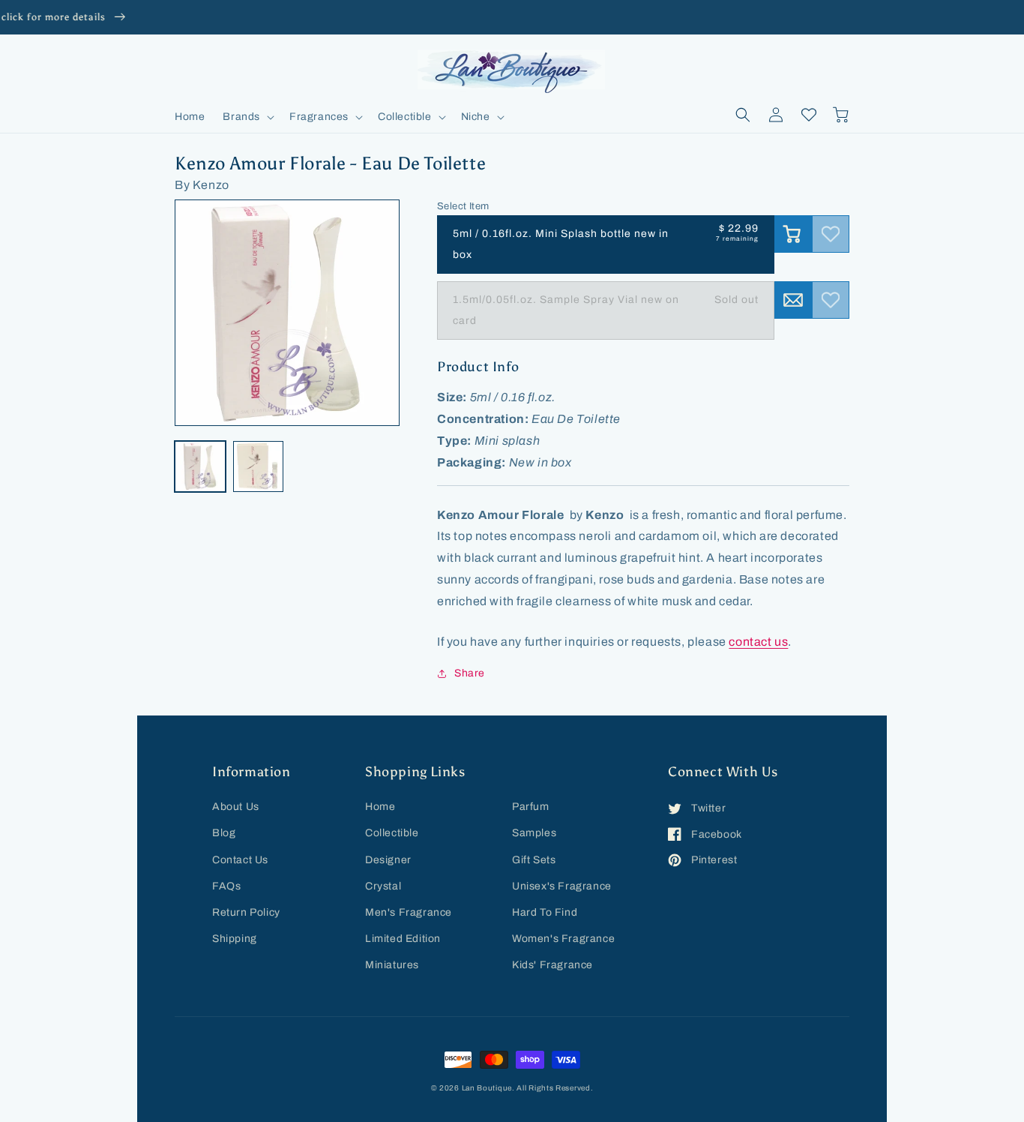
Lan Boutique (487, 1088)
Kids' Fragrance (552, 964)
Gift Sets (533, 860)
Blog (223, 832)
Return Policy (246, 912)
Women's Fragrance (563, 938)
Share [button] (469, 673)
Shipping (234, 938)
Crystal (383, 886)
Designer (388, 860)
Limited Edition (403, 938)
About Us (235, 806)
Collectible (392, 832)
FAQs (226, 886)
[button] (247, 117)
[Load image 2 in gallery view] (258, 466)
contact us (758, 641)
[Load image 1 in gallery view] (200, 466)
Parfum (530, 806)
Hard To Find (544, 912)
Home (380, 806)
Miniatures (392, 964)
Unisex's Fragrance (562, 886)
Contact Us (240, 860)
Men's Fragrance (408, 912)
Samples (534, 832)
